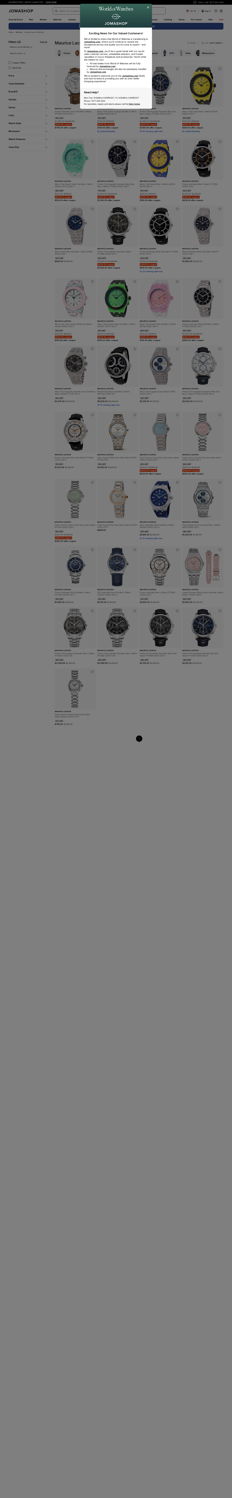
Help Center (134, 104)
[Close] (148, 7)
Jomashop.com (92, 41)
